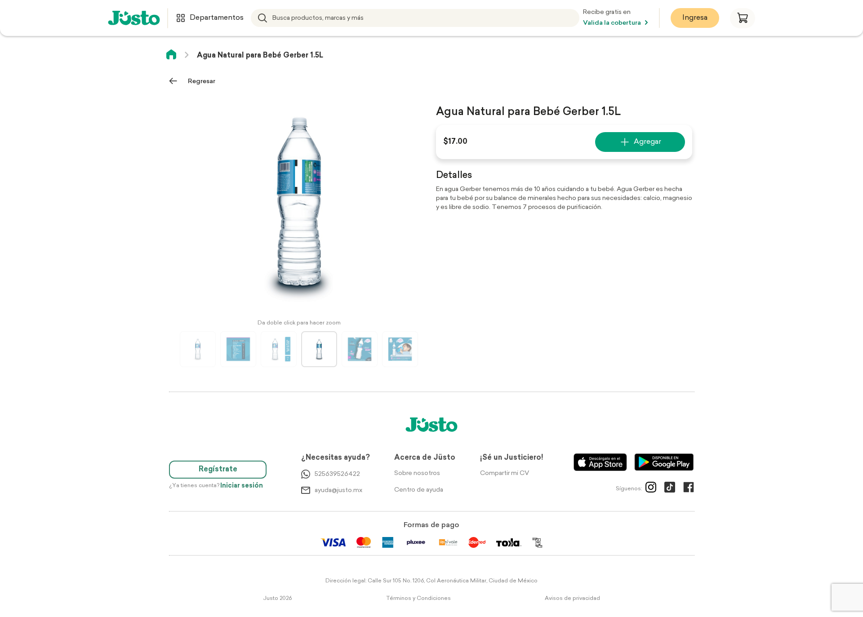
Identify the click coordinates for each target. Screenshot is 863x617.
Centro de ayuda (418, 490)
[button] (742, 18)
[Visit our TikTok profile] (669, 489)
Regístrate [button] (218, 469)
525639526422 (337, 474)
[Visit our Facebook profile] (688, 489)
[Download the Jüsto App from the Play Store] (664, 462)
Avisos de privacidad (572, 598)
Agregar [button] (647, 142)
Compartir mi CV (504, 473)
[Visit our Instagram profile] (650, 489)
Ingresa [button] (694, 18)
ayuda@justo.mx (338, 490)
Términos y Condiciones (418, 598)
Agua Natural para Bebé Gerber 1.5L (260, 55)
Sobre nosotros (417, 473)
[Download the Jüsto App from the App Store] (600, 462)
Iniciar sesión (241, 486)
